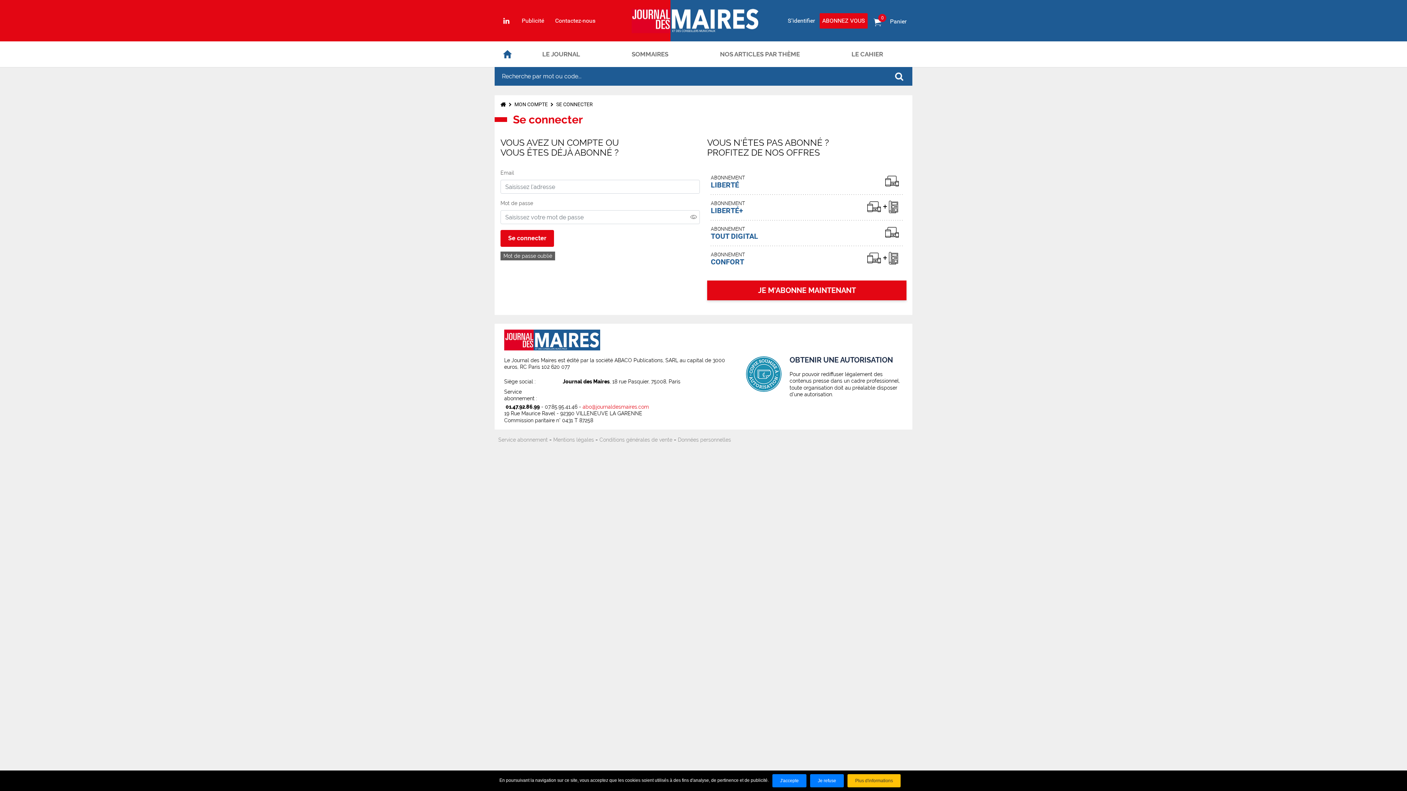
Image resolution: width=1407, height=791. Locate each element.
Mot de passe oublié (527, 256)
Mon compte (531, 104)
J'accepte (789, 780)
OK (899, 76)
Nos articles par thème (760, 54)
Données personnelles (704, 440)
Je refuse (827, 780)
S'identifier (801, 20)
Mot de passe (517, 203)
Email (507, 173)
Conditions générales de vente (635, 440)
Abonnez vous (843, 20)
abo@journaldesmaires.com (616, 407)
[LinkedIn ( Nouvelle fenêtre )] (506, 20)
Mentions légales (573, 440)
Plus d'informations (874, 780)
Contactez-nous (575, 21)
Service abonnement (523, 440)
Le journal (561, 54)
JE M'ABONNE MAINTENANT (807, 290)
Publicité (533, 21)
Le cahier (867, 54)
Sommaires (650, 54)
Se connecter (527, 238)
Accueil (507, 54)
